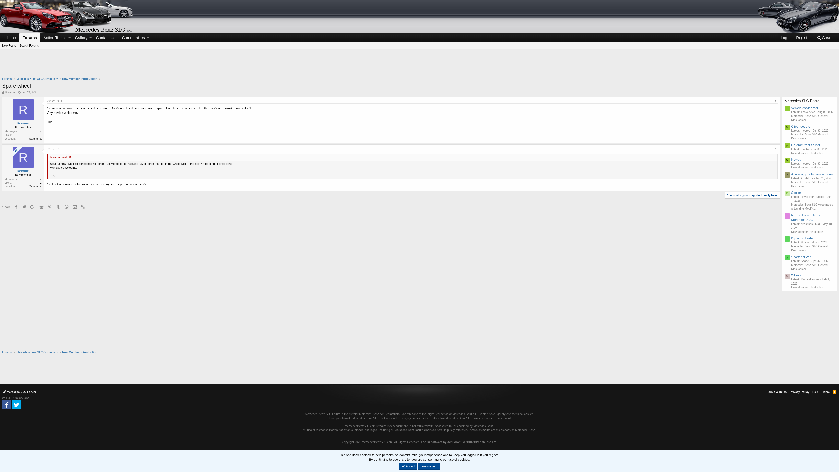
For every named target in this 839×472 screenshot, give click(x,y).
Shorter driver (801, 257)
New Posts (9, 45)
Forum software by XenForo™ (459, 442)
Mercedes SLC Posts (802, 101)
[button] (69, 37)
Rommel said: (59, 157)
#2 (776, 148)
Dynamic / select (803, 238)
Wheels (796, 275)
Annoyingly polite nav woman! (812, 174)
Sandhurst (35, 138)
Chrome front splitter (805, 145)
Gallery (81, 38)
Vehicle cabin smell (804, 108)
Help (815, 392)
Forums (30, 38)
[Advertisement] (419, 66)
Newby (796, 159)
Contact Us (105, 38)
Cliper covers (800, 126)
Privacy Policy (799, 392)
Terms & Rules (777, 392)
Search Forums (29, 45)
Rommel (10, 92)
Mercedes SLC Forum (21, 392)
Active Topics (54, 38)
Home (10, 38)
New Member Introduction (807, 153)
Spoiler (796, 192)
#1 (776, 100)
